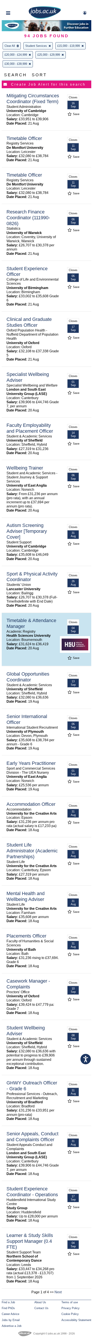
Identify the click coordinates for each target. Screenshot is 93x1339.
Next (58, 1292)
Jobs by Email (11, 1320)
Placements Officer (26, 936)
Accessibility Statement (76, 1320)
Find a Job (8, 1302)
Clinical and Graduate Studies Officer (29, 322)
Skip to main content (17, 4)
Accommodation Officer (30, 804)
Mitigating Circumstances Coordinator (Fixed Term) (32, 98)
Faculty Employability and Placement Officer (29, 428)
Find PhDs (8, 1308)
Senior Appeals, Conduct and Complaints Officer (32, 1136)
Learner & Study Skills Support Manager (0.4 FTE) (29, 1241)
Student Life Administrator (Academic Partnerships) (32, 850)
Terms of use (69, 1302)
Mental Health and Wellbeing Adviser (25, 896)
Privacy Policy (70, 1308)
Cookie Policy (70, 1314)
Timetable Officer (24, 138)
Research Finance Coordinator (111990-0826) (28, 217)
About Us (40, 1302)
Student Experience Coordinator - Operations (32, 1191)
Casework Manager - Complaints (28, 984)
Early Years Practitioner (31, 763)
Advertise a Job (11, 1326)
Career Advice (10, 1314)
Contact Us (41, 1308)
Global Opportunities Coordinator (27, 676)
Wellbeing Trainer (24, 468)
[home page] (45, 18)
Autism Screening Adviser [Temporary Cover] (26, 531)
